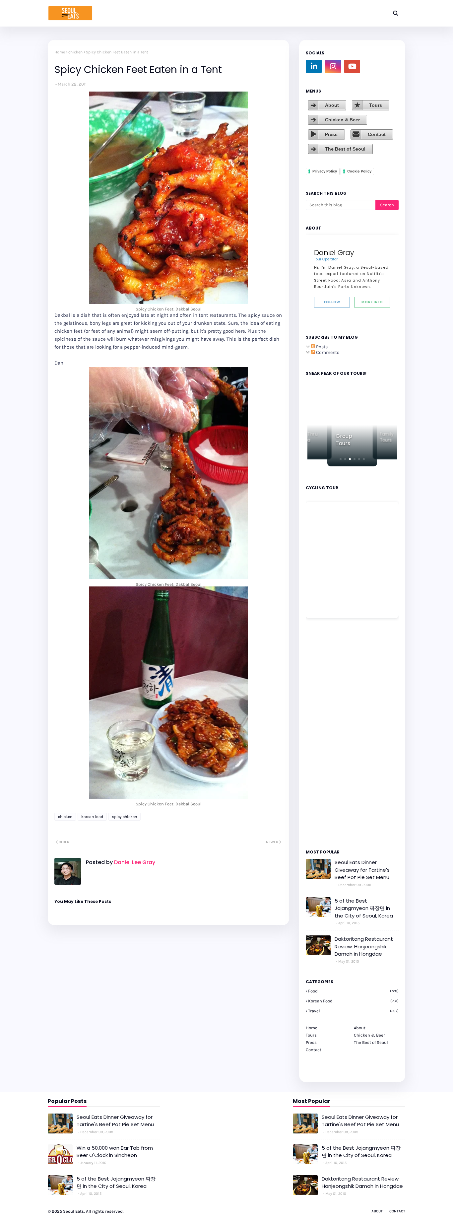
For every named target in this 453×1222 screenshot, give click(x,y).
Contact (377, 134)
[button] (341, 459)
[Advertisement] (326, 733)
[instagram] (333, 66)
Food (353, 990)
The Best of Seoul (345, 149)
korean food (92, 816)
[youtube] (352, 66)
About (332, 105)
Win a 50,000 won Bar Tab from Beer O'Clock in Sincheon (115, 1151)
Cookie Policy (359, 171)
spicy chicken (124, 816)
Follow (332, 302)
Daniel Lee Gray (134, 862)
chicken (75, 52)
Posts (321, 347)
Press (331, 134)
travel (353, 1010)
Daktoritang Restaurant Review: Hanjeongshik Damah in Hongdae (364, 946)
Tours (375, 105)
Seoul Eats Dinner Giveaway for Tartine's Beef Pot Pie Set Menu (362, 870)
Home (59, 52)
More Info (372, 302)
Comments (327, 352)
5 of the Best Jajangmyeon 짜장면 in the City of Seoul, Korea (364, 908)
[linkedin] (314, 66)
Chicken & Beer (342, 119)
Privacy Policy (324, 171)
